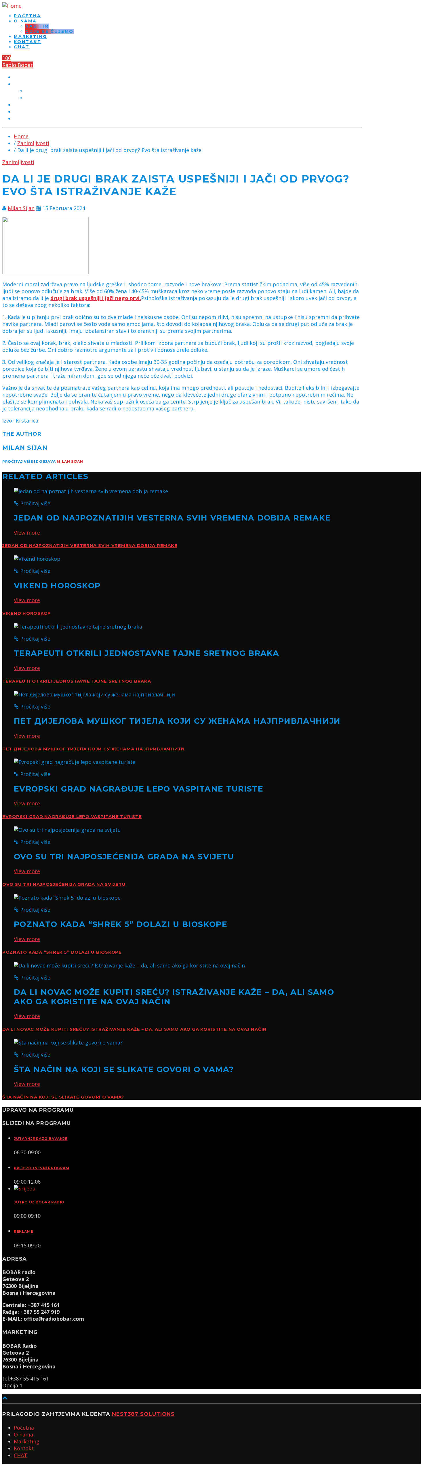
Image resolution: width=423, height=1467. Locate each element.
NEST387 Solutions (143, 1414)
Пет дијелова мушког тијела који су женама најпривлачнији (93, 749)
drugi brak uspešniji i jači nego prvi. (95, 298)
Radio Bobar (17, 65)
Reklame (23, 1231)
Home (21, 136)
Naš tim (37, 26)
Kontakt (27, 41)
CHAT (22, 46)
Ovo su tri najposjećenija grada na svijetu (63, 884)
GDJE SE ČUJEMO (49, 31)
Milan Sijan (21, 208)
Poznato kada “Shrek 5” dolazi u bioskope (62, 952)
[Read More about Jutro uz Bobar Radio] (24, 1188)
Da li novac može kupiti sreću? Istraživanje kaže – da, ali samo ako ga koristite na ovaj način (134, 1029)
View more (27, 532)
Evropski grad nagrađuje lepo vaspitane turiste (72, 816)
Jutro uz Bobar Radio (39, 1202)
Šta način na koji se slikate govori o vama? (63, 1097)
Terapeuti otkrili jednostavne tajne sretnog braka (76, 681)
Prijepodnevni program (41, 1168)
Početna (27, 15)
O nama (25, 21)
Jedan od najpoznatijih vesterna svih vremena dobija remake (89, 545)
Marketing (30, 36)
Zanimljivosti (33, 143)
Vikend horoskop (26, 613)
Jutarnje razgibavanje (41, 1138)
